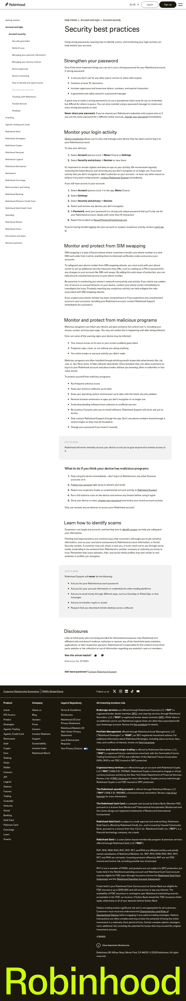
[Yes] (95, 655)
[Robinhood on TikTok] (132, 692)
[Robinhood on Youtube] (138, 692)
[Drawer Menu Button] (180, 4)
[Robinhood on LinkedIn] (126, 692)
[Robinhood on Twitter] (114, 692)
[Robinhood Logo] (15, 5)
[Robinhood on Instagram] (120, 692)
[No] (102, 655)
